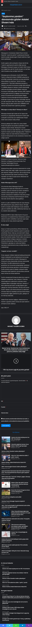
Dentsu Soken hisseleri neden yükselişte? (14, 1)
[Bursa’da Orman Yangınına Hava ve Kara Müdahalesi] (6, 492)
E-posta (3, 407)
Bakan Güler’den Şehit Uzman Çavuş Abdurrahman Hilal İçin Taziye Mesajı (19, 484)
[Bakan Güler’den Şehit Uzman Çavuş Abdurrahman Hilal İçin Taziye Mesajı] (6, 485)
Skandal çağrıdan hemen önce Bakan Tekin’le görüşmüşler (20, 445)
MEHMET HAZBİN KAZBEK (9, 26)
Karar (9, 10)
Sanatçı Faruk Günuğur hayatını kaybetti (13, 501)
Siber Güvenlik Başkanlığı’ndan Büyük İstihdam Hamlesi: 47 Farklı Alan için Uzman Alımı (20, 513)
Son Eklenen (16, 432)
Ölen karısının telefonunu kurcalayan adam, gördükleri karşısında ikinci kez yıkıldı (19, 526)
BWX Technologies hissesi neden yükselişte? (14, 466)
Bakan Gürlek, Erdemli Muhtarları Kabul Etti (14, 462)
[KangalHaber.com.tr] (16, 5)
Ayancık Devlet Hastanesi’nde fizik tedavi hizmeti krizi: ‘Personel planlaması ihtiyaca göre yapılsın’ (16, 471)
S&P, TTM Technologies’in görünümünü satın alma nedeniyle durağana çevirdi (16, 506)
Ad (2, 401)
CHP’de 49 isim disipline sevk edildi (11, 497)
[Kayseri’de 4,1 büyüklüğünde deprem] (6, 534)
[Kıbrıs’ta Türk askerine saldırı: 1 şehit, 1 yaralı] (6, 458)
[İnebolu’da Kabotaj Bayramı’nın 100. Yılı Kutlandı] (6, 439)
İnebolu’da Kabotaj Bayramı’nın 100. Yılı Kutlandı (20, 438)
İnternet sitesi (4, 412)
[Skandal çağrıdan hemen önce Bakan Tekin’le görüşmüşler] (6, 446)
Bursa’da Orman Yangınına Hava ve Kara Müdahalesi (20, 490)
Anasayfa (5, 10)
